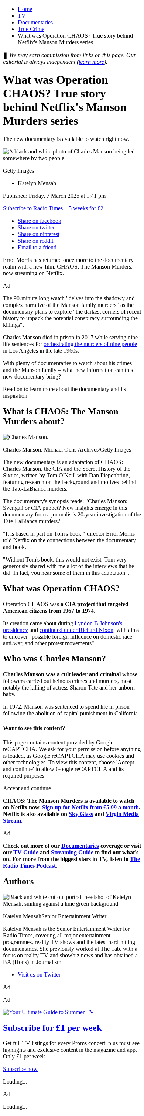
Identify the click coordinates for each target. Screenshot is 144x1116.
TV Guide (25, 852)
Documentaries (35, 22)
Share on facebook (39, 221)
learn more (91, 62)
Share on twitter (36, 227)
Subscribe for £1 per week (52, 1028)
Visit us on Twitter (39, 974)
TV (22, 16)
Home (25, 9)
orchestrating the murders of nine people (90, 344)
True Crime (31, 29)
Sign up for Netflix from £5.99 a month (90, 807)
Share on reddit (35, 241)
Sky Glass (81, 814)
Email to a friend (37, 247)
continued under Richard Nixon (76, 630)
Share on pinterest (38, 234)
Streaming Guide (72, 852)
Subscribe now (20, 1069)
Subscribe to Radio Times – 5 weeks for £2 (53, 208)
